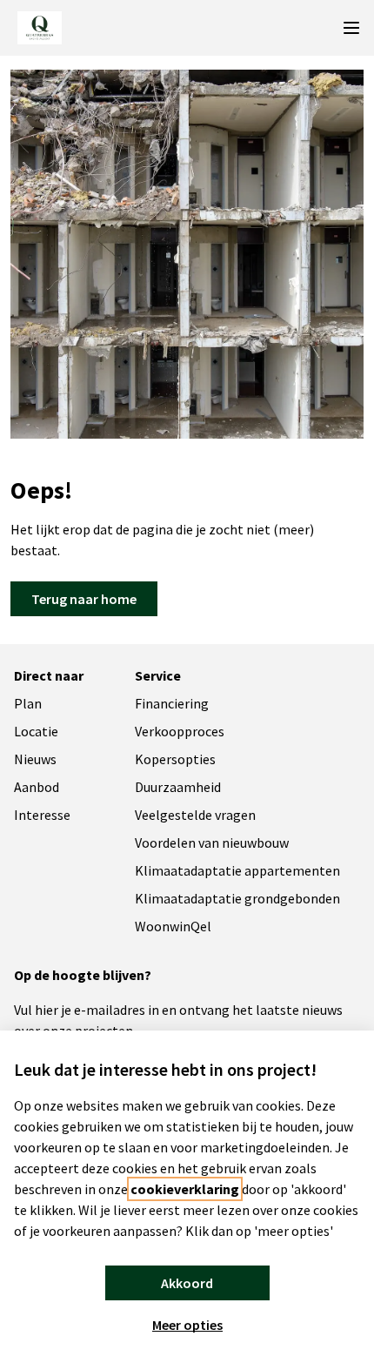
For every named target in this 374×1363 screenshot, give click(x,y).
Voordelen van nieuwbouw (212, 842)
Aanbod (36, 787)
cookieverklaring (184, 1189)
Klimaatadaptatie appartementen (237, 870)
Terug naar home (84, 599)
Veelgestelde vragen (195, 814)
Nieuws (35, 759)
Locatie (36, 731)
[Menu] (351, 28)
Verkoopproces (179, 731)
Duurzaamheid (178, 787)
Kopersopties (175, 759)
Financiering (172, 703)
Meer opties (187, 1324)
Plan (28, 703)
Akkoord (187, 1283)
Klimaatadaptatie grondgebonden (237, 898)
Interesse (42, 814)
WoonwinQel (173, 926)
